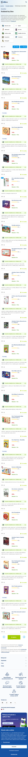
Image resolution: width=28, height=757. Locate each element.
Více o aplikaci (7, 723)
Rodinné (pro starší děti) (20, 5)
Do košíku (24, 73)
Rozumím (14, 746)
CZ (3, 709)
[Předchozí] (4, 637)
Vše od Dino (3, 8)
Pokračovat (13, 21)
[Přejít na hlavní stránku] (4, 2)
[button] (14, 658)
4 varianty (4, 113)
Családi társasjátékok (5, 652)
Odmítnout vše (14, 754)
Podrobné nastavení (14, 750)
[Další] (24, 637)
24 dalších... (14, 637)
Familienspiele (3, 647)
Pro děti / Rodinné (9, 5)
